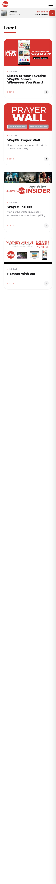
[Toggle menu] (51, 4)
